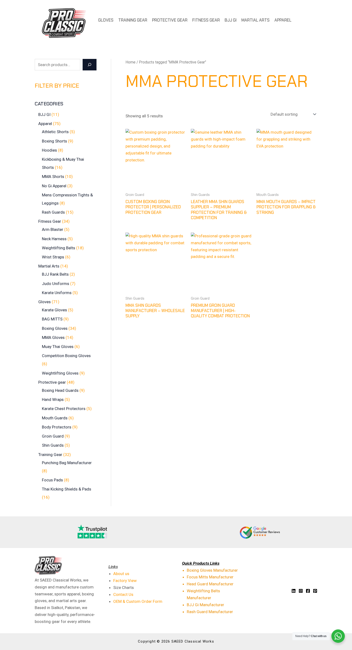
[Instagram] (301, 591)
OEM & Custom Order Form (137, 601)
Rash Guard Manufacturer (210, 611)
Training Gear (132, 20)
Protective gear (169, 20)
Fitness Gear (206, 20)
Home (130, 62)
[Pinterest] (315, 591)
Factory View (125, 580)
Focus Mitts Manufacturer (210, 577)
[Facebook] (308, 591)
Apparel (282, 20)
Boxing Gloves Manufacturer (212, 570)
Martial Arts (255, 20)
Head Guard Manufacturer (210, 584)
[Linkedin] (293, 591)
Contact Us (123, 594)
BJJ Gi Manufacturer (205, 604)
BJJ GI (231, 20)
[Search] (90, 64)
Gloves (106, 20)
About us (121, 573)
